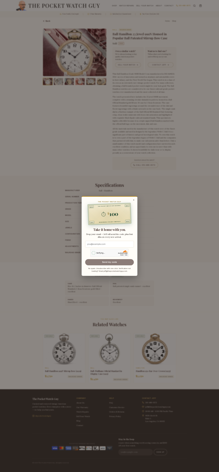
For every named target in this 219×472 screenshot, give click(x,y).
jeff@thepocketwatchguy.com (115, 271)
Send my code (109, 262)
